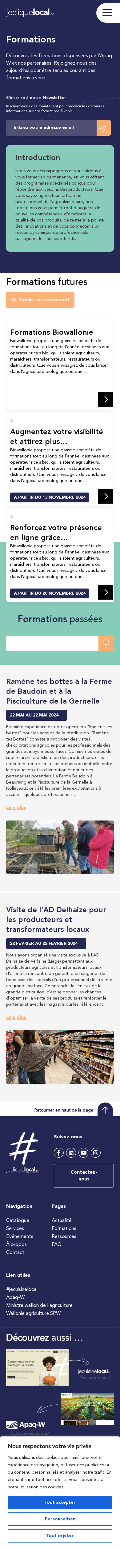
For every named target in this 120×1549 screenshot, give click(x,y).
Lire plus (16, 807)
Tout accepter (60, 1502)
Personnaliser (60, 1519)
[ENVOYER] (104, 128)
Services (15, 1228)
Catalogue (17, 1220)
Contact (15, 1252)
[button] (40, 300)
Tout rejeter (60, 1536)
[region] (60, 1492)
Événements (19, 1236)
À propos (16, 1244)
